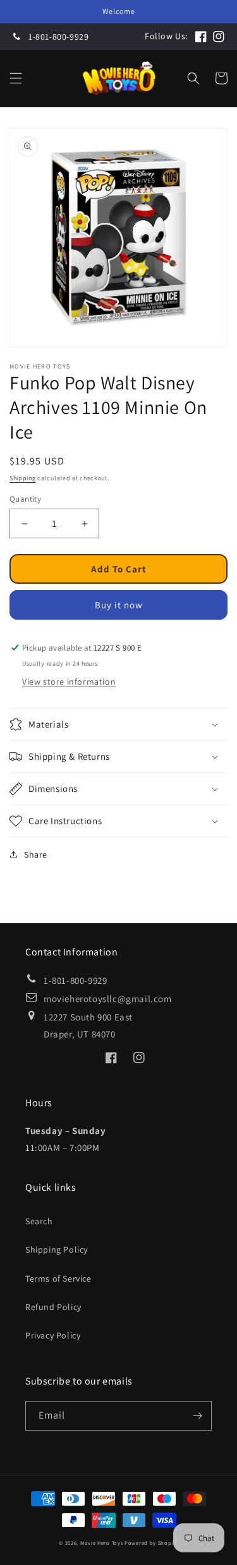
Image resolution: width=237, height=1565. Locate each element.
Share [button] (35, 854)
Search (39, 1221)
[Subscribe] (197, 1416)
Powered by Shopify (151, 1542)
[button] (16, 78)
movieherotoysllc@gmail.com (108, 999)
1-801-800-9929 (58, 36)
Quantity (25, 498)
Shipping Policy (56, 1249)
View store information (69, 681)
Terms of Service (58, 1278)
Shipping (22, 478)
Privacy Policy (52, 1335)
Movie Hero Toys (101, 1542)
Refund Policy (53, 1307)
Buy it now (119, 605)
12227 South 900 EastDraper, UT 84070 (88, 1025)
